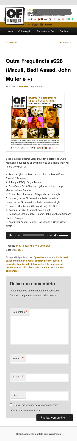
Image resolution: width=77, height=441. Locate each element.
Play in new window (26, 245)
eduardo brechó (43, 260)
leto (47, 264)
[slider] (64, 235)
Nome (18, 358)
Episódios (39, 257)
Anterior (11, 42)
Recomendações (45, 31)
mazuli (9, 267)
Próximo (65, 42)
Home (10, 31)
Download (44, 245)
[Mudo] (56, 235)
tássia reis (33, 267)
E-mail (18, 376)
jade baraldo (23, 264)
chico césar (27, 260)
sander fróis (20, 267)
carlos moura (13, 260)
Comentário (20, 312)
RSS (20, 249)
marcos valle (57, 264)
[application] (38, 235)
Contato (64, 31)
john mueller (37, 264)
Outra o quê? (25, 31)
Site (15, 395)
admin (39, 86)
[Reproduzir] (11, 235)
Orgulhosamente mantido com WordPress (38, 434)
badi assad (62, 257)
